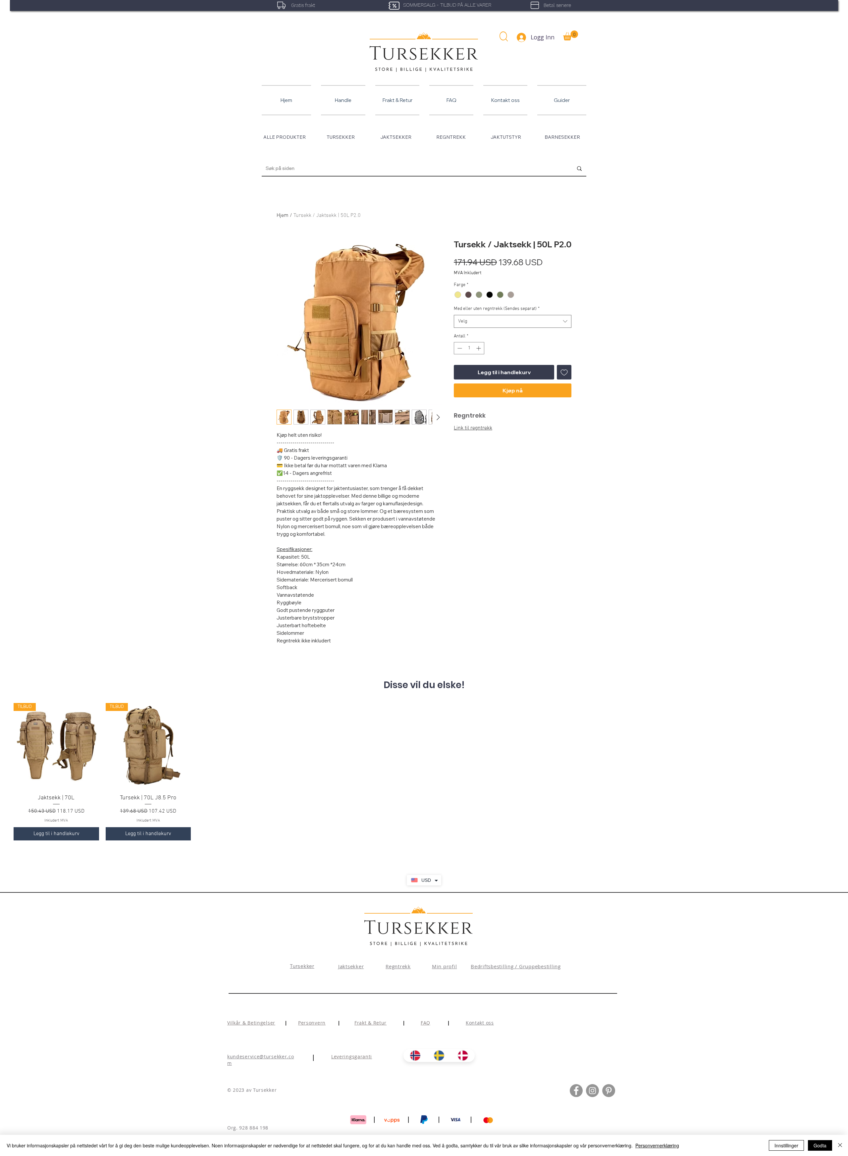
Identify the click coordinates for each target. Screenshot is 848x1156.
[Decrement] (459, 348)
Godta (820, 1145)
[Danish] (463, 1063)
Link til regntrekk (473, 428)
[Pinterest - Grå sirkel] (608, 1098)
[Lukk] (840, 1145)
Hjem (283, 215)
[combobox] (512, 321)
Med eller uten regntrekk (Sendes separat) (497, 309)
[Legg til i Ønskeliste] (564, 372)
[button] (504, 36)
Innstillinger (786, 1145)
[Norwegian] (415, 1063)
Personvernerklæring (657, 1145)
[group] (424, 776)
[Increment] (479, 348)
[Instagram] (592, 1098)
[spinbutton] (469, 348)
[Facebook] (576, 1098)
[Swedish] (439, 1063)
